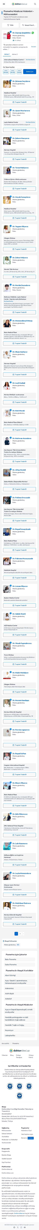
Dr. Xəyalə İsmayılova (21, 197)
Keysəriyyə (9, 1030)
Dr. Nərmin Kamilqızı (21, 700)
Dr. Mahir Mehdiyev (20, 673)
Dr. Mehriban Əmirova (22, 903)
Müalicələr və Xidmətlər (10, 1140)
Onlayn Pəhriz (31, 1056)
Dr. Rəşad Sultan (19, 753)
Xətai (18, 115)
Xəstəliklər (5, 1137)
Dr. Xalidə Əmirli (19, 614)
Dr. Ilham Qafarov (20, 352)
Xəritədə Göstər (30, 59)
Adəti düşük (9, 993)
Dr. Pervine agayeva (21, 730)
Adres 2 (14, 54)
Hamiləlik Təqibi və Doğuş (14, 1025)
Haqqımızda (6, 1151)
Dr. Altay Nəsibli (19, 470)
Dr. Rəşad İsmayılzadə (22, 529)
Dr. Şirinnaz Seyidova (21, 81)
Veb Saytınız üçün (27, 1134)
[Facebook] (14, 1227)
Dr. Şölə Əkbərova (20, 814)
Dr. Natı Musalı (19, 411)
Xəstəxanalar (6, 1143)
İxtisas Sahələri (7, 1134)
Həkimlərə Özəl (26, 1131)
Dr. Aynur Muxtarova (21, 110)
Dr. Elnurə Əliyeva (20, 783)
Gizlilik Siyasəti (7, 1159)
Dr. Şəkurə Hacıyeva (21, 138)
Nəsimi (19, 290)
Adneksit (8, 999)
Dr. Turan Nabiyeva (20, 168)
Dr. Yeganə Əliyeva (20, 226)
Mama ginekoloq (18, 36)
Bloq (11, 1055)
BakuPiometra (10, 959)
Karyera (27, 1138)
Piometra (16, 1043)
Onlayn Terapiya (19, 1056)
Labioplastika (10, 1035)
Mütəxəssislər (6, 1131)
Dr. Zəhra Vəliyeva (20, 258)
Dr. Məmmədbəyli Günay (22, 321)
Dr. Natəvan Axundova (22, 438)
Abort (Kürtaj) (10, 975)
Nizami (19, 38)
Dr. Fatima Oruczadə (21, 497)
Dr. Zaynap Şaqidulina (21, 33)
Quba (14, 475)
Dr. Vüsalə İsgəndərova (22, 643)
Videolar (5, 1055)
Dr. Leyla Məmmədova (22, 873)
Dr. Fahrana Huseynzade (23, 558)
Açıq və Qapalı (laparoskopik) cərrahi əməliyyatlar (18, 1010)
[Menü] (4, 4)
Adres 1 (6, 54)
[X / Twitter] (18, 1227)
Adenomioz (9, 988)
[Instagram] (21, 1227)
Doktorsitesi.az (7, 1169)
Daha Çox (29, 72)
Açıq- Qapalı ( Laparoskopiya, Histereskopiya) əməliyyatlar (16, 981)
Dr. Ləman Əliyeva (20, 586)
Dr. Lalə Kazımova (20, 843)
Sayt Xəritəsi (6, 1162)
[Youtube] (25, 1227)
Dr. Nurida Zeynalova (21, 285)
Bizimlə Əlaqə (6, 1155)
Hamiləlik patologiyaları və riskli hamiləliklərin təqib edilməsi (16, 1018)
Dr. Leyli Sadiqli (19, 383)
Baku (14, 38)
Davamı (33, 46)
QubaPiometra (10, 964)
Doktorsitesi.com (8, 1173)
